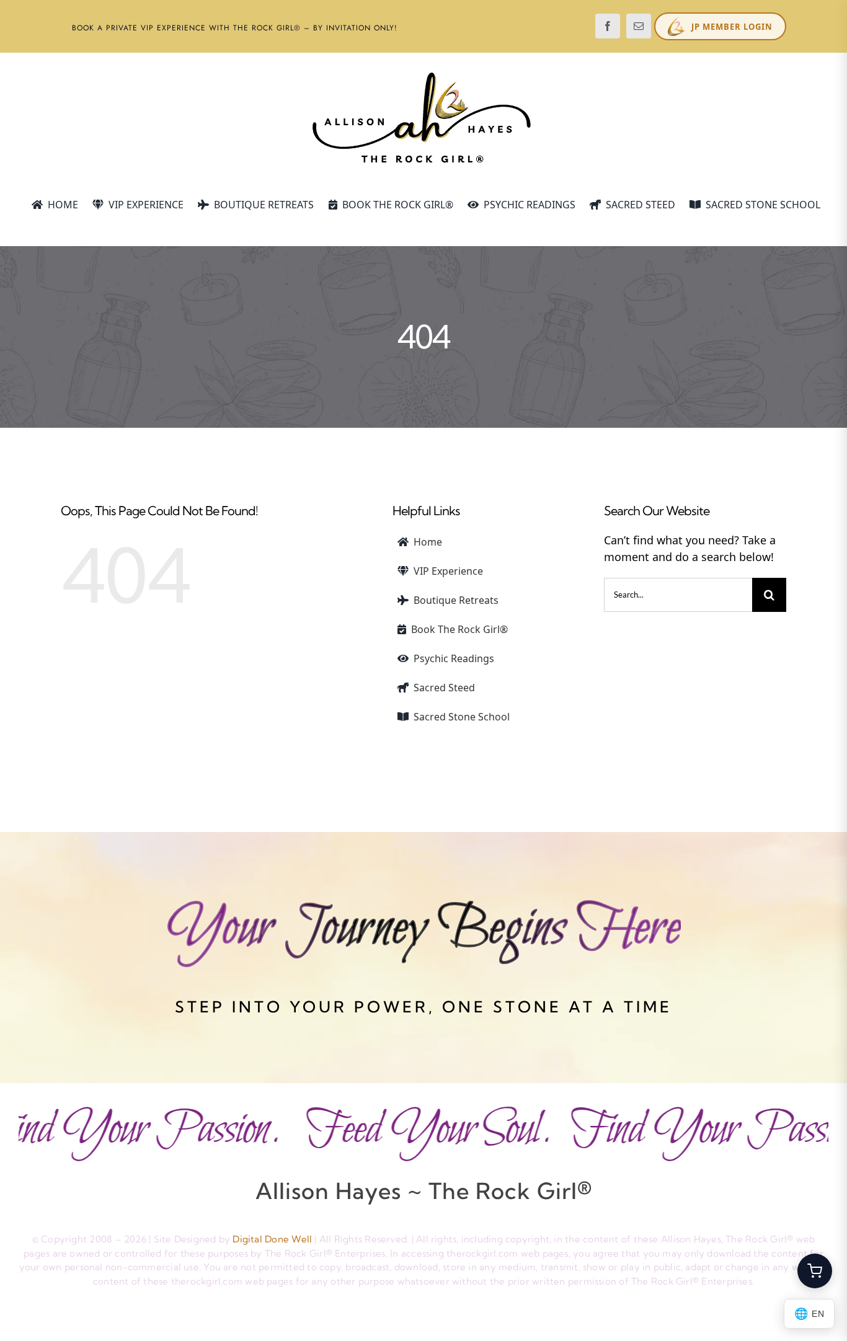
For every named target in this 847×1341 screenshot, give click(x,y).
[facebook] (607, 26)
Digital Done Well (272, 1239)
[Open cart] (814, 1271)
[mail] (638, 26)
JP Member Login (732, 27)
